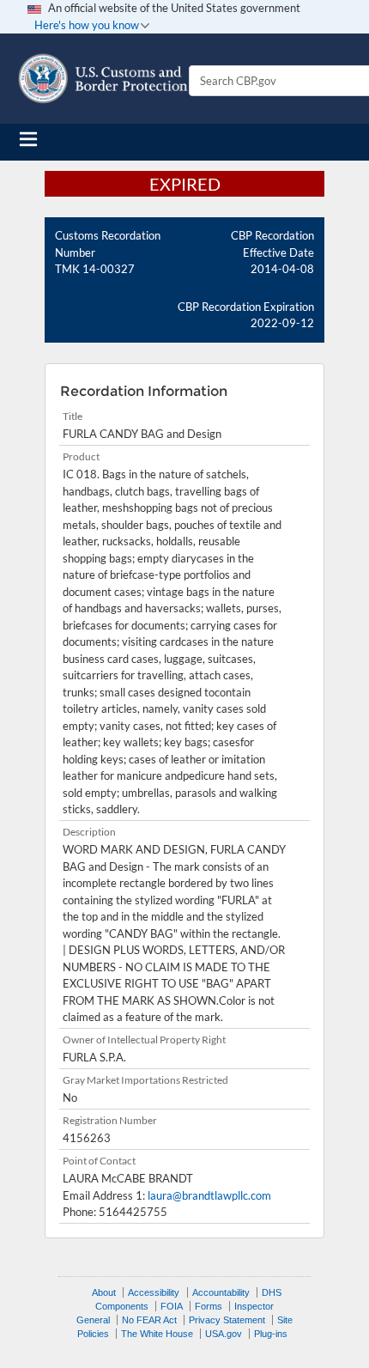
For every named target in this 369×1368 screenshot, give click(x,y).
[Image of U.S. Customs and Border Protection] (103, 79)
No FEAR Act (149, 1320)
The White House (157, 1333)
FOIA (171, 1306)
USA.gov (223, 1333)
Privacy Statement (227, 1320)
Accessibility (153, 1292)
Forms (208, 1306)
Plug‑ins (270, 1333)
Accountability (221, 1292)
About (104, 1292)
